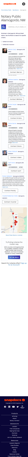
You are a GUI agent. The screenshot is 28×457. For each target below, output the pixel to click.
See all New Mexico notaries (14, 235)
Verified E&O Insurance (8, 44)
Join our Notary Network (14, 437)
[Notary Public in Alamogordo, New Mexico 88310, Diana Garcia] (4, 125)
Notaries (14, 435)
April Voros (11, 163)
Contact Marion (16, 72)
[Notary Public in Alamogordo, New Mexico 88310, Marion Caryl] (4, 51)
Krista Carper (12, 104)
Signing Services (15, 431)
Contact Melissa (16, 99)
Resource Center (15, 454)
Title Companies (15, 428)
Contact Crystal (10, 202)
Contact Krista (16, 118)
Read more (19, 68)
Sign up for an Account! (17, 264)
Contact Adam (16, 157)
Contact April (16, 171)
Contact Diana (16, 146)
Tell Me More (14, 257)
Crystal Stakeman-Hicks (10, 196)
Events (15, 452)
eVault (14, 418)
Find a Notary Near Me (14, 456)
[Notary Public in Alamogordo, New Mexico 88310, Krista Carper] (4, 106)
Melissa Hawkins (13, 79)
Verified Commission (8, 41)
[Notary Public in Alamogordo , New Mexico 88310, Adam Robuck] (4, 153)
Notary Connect (14, 420)
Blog (14, 449)
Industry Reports (15, 443)
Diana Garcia (12, 123)
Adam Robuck (12, 151)
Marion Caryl (12, 49)
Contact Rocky (10, 191)
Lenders (14, 426)
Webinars (14, 447)
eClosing (14, 416)
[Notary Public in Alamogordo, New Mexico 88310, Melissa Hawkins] (4, 81)
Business (14, 433)
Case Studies (15, 445)
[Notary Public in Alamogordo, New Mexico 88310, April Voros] (4, 164)
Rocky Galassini (7, 176)
